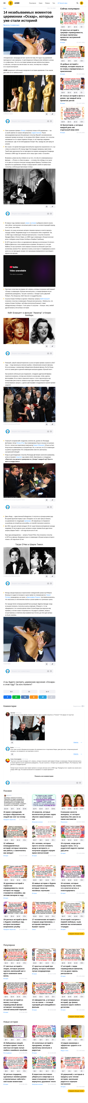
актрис (27, 223)
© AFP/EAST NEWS (8, 114)
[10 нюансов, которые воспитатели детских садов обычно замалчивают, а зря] (44, 800)
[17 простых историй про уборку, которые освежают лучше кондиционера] (44, 955)
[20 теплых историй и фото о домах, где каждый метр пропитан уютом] (72, 84)
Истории (62, 42)
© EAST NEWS (6, 663)
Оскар (23, 130)
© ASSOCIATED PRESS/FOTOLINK (11, 576)
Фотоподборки (7, 1053)
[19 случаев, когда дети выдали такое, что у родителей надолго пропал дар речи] (73, 832)
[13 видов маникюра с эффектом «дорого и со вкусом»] (73, 1031)
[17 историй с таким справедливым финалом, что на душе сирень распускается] (73, 955)
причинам (27, 521)
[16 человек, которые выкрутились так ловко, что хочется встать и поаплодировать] (73, 872)
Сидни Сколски (36, 133)
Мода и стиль (64, 1050)
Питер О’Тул (20, 443)
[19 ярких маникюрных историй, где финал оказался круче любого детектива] (73, 988)
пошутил (19, 457)
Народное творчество (9, 819)
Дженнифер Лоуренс (33, 597)
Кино (4, 8)
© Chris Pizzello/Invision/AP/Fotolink (11, 424)
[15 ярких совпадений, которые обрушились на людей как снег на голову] (15, 800)
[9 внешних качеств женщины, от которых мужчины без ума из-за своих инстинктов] (73, 800)
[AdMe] (14, 3)
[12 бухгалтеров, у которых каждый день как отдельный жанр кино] (72, 113)
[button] (11, 691)
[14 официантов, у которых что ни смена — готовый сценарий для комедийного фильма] (44, 988)
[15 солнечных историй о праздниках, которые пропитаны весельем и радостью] (44, 1031)
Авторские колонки (37, 822)
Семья (34, 929)
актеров (33, 223)
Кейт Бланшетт (45, 299)
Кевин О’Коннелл (39, 445)
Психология (64, 822)
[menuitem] (32, 3)
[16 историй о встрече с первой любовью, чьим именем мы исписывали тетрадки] (73, 908)
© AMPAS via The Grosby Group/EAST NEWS (14, 499)
